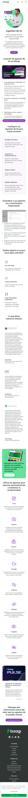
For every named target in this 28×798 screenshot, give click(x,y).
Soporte (14, 781)
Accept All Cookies (14, 795)
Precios (14, 772)
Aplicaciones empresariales (14, 768)
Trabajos (14, 748)
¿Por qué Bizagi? (14, 746)
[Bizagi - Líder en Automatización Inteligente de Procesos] (6, 2)
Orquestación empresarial (14, 770)
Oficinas (14, 752)
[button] (22, 2)
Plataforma (14, 763)
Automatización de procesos (14, 765)
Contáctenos (14, 754)
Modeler (14, 761)
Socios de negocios (14, 779)
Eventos (14, 750)
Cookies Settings (14, 791)
